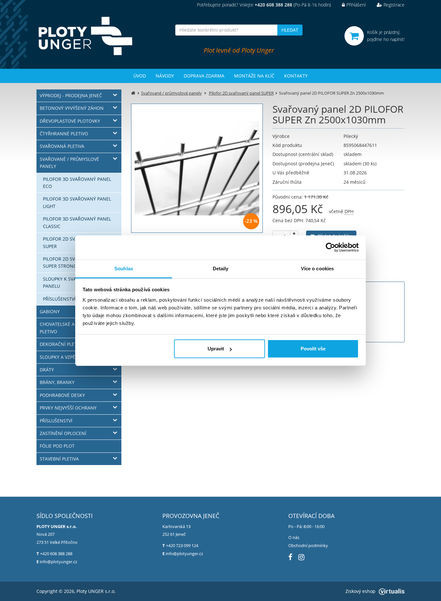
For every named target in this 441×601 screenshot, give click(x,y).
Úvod (139, 76)
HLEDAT (290, 30)
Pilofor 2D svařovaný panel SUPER (241, 93)
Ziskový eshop (360, 591)
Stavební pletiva (59, 459)
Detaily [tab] (221, 268)
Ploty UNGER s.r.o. (96, 591)
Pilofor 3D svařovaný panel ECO (77, 182)
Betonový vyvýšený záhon (72, 108)
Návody (165, 76)
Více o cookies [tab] (317, 268)
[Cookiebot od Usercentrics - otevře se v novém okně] (330, 247)
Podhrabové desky (62, 395)
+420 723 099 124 (182, 545)
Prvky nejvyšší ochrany (68, 408)
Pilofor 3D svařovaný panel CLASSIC (77, 222)
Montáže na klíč (254, 76)
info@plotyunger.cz (58, 562)
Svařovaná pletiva (62, 146)
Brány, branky (57, 382)
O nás (293, 537)
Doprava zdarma (204, 76)
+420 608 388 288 (56, 553)
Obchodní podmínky (308, 545)
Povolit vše (313, 348)
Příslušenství (56, 421)
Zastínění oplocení (63, 433)
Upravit (216, 348)
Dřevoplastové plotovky (70, 121)
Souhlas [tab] (123, 268)
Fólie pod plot (57, 446)
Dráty (47, 370)
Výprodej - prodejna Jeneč (71, 95)
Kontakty (296, 76)
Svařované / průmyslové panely (69, 162)
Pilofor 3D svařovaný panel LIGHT (77, 202)
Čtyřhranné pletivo (64, 133)
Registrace (394, 5)
